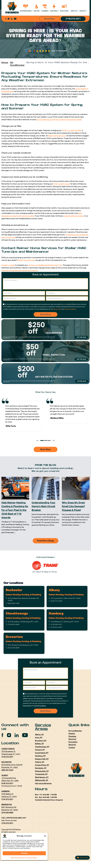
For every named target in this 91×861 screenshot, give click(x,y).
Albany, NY (39, 734)
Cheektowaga (17, 613)
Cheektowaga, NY (42, 747)
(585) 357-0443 (7, 770)
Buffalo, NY (39, 744)
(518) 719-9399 (56, 601)
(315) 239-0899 (13, 648)
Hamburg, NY (40, 756)
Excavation (64, 11)
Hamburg (56, 613)
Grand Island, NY (41, 753)
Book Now (49, 19)
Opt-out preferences (18, 857)
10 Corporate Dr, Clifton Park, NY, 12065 (65, 598)
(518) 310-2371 (7, 783)
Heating (36, 11)
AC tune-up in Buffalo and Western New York (45, 265)
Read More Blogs (45, 541)
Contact (82, 11)
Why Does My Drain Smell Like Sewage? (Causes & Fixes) (73, 506)
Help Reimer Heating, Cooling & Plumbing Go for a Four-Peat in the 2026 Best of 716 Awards (14, 510)
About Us (74, 11)
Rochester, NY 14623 (9, 767)
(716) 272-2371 (73, 19)
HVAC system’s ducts (61, 184)
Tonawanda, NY (41, 774)
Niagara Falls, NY (42, 759)
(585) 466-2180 (13, 603)
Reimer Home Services (56, 136)
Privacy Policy (32, 857)
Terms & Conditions (70, 309)
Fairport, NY (40, 750)
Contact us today (8, 265)
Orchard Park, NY (42, 765)
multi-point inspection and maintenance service (19, 270)
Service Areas (43, 727)
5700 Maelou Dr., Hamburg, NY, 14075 (65, 622)
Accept (24, 853)
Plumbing (45, 11)
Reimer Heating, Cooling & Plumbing (66, 595)
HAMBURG (5, 791)
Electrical (54, 11)
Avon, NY (38, 737)
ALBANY (4, 775)
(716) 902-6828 (13, 624)
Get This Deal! (81, 337)
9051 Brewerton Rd (8, 807)
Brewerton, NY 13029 (9, 810)
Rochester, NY (40, 768)
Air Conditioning (25, 11)
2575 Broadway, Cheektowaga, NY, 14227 (23, 622)
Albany (54, 590)
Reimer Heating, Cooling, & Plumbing (23, 595)
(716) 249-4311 (56, 624)
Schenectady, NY (42, 771)
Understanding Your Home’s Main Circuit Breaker (43, 506)
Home (4, 62)
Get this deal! (81, 381)
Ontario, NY (39, 762)
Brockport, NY (40, 741)
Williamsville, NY (41, 780)
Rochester (14, 590)
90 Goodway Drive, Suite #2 (11, 765)
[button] (45, 836)
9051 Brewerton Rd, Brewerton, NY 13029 (23, 645)
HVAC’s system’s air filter (71, 130)
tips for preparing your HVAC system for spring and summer (59, 120)
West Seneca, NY (42, 777)
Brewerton (14, 637)
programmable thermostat (73, 216)
